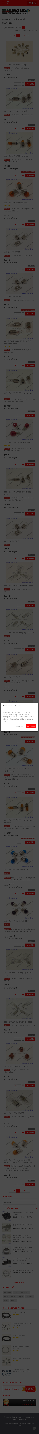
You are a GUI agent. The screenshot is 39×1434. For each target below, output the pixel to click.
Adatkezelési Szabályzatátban (23, 719)
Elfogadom (31, 726)
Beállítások (19, 726)
